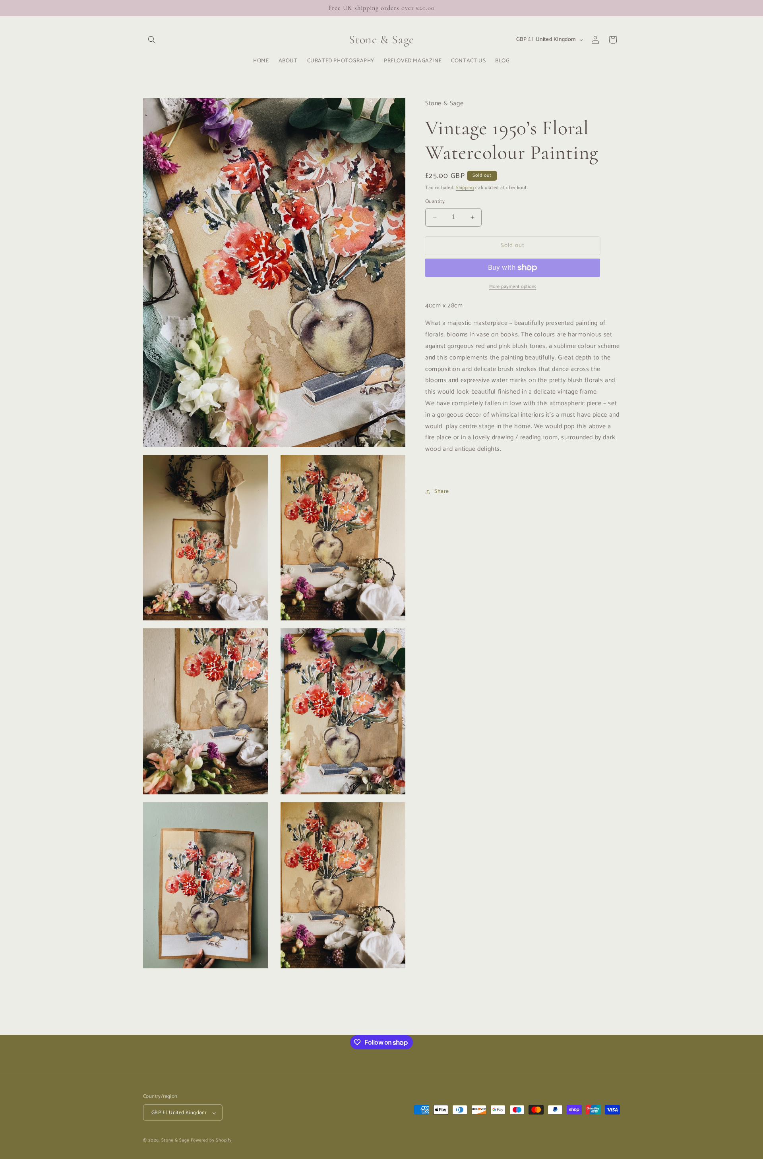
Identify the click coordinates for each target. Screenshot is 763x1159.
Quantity (435, 202)
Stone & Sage (176, 1140)
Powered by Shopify (211, 1140)
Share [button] (441, 491)
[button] (152, 39)
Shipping (465, 187)
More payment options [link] (512, 286)
